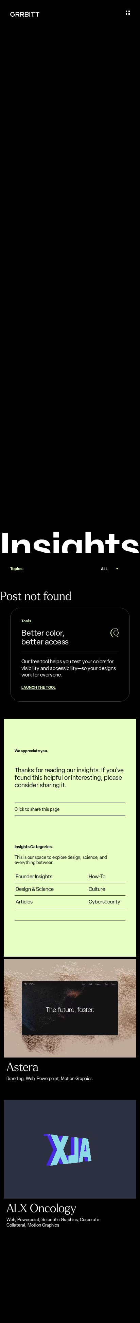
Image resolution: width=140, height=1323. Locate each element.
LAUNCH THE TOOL (38, 687)
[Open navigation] (127, 12)
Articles (24, 902)
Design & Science (35, 889)
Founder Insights (34, 876)
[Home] (24, 14)
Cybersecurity (104, 902)
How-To (97, 876)
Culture (97, 889)
